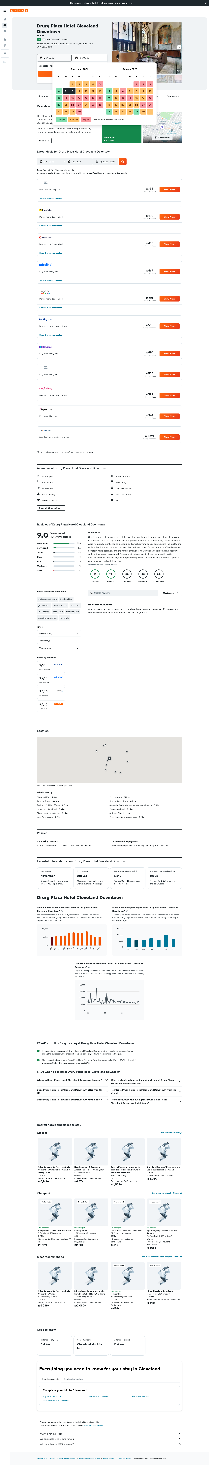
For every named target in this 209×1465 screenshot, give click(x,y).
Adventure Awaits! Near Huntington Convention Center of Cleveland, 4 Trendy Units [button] (54, 1170)
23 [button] (79, 104)
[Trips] (5, 53)
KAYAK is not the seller (51, 1433)
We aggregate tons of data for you (57, 1438)
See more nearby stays (171, 1132)
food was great (72, 611)
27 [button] (59, 111)
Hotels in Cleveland (140, 1396)
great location (44, 605)
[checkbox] (51, 667)
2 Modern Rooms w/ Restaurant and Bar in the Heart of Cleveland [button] (163, 1168)
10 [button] (86, 91)
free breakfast (66, 599)
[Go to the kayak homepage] (19, 10)
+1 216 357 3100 (44, 47)
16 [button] (79, 97)
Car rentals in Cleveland (98, 1396)
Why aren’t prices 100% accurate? (57, 1444)
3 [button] (86, 84)
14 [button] (66, 97)
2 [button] (79, 84)
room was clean (60, 605)
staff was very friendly (47, 599)
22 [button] (72, 104)
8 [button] (72, 91)
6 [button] (59, 91)
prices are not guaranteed (93, 1425)
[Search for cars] (5, 31)
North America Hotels (67, 1458)
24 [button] (86, 104)
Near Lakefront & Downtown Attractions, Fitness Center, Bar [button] (89, 1168)
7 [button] (65, 91)
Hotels (52, 1458)
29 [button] (72, 111)
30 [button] (79, 111)
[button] (206, 3)
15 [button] (73, 97)
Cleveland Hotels (124, 1458)
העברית (129, 3)
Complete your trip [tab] (50, 1379)
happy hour (58, 611)
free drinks (64, 618)
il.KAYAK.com (42, 1458)
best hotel (75, 605)
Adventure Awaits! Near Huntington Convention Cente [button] (54, 1292)
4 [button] (93, 84)
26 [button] (100, 104)
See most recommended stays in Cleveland (162, 1256)
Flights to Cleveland (52, 1396)
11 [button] (93, 91)
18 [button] (93, 97)
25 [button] (93, 104)
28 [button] (65, 111)
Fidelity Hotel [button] (80, 1230)
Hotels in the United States (89, 1458)
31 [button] (150, 111)
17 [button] (86, 97)
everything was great (47, 618)
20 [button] (58, 104)
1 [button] (72, 84)
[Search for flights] (5, 19)
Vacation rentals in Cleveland (56, 1400)
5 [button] (100, 84)
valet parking (43, 611)
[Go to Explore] (5, 39)
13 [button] (59, 97)
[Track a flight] (5, 45)
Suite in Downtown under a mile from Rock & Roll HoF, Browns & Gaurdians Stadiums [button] (125, 1170)
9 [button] (79, 91)
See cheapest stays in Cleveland (167, 1193)
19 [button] (100, 97)
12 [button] (100, 91)
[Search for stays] (5, 25)
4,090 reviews (61, 39)
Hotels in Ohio (108, 1458)
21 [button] (66, 104)
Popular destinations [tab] (73, 1379)
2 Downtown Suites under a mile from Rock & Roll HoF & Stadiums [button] (89, 1292)
